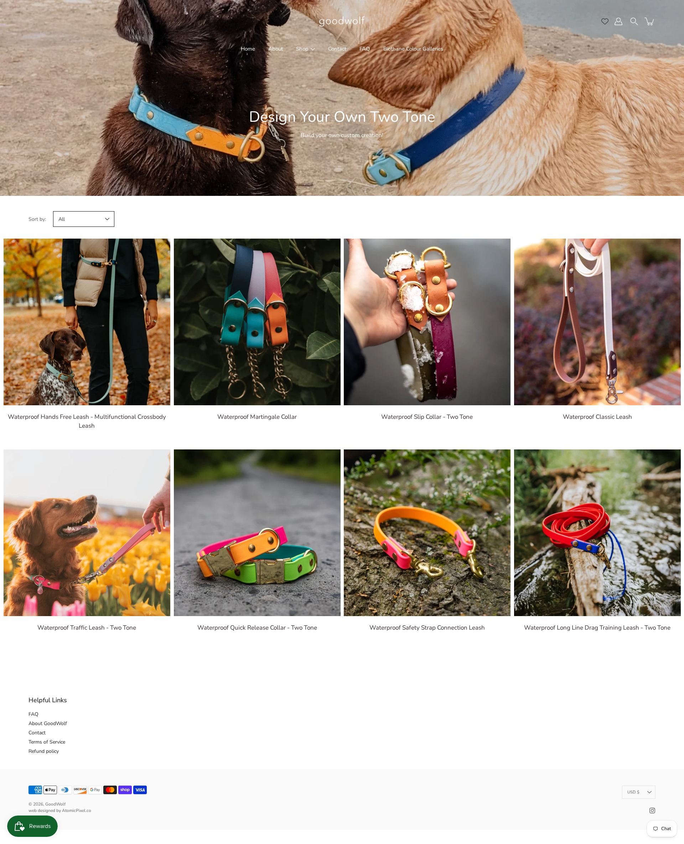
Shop (302, 48)
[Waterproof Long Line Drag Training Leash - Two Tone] (597, 532)
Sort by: (37, 219)
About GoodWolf (47, 723)
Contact (337, 48)
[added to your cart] (650, 21)
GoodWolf (55, 804)
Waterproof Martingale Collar (257, 417)
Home (248, 48)
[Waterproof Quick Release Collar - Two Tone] (257, 532)
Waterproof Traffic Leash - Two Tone (86, 627)
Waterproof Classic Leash (597, 417)
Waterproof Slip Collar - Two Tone (427, 417)
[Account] (618, 21)
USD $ (633, 792)
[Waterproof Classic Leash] (597, 322)
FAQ (364, 48)
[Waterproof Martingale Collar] (257, 322)
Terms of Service (46, 742)
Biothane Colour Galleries (413, 48)
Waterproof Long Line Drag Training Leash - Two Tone (597, 627)
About (275, 48)
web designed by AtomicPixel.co (59, 810)
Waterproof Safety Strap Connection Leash (427, 627)
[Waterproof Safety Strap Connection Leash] (427, 532)
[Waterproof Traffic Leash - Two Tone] (87, 532)
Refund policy (43, 751)
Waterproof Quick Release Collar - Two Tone (257, 627)
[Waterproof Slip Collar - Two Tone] (427, 322)
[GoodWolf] (342, 21)
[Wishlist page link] (604, 21)
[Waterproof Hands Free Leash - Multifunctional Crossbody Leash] (87, 322)
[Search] (634, 21)
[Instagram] (652, 810)
